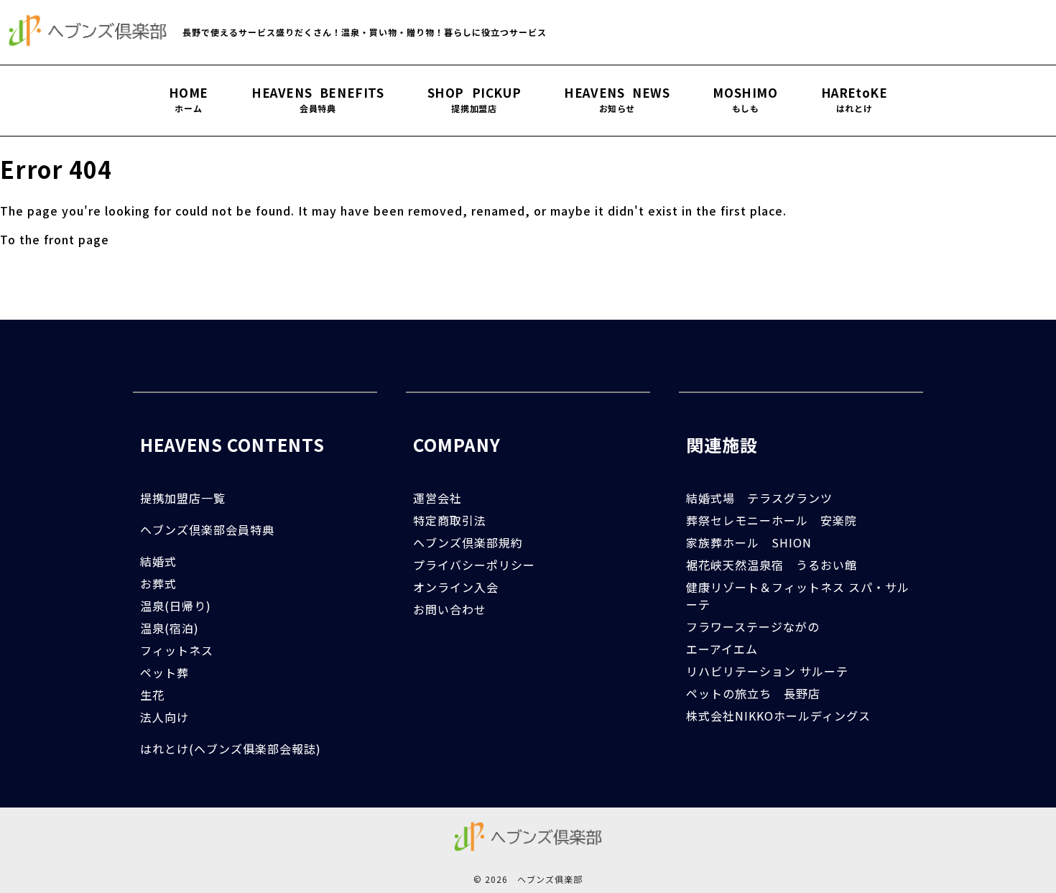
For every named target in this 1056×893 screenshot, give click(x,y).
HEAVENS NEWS (617, 99)
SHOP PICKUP (474, 99)
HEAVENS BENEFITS (317, 99)
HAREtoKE (854, 99)
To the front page (54, 239)
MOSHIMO (745, 99)
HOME (188, 99)
